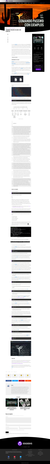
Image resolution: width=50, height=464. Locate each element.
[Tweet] (8, 38)
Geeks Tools (30, 453)
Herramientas (25, 3)
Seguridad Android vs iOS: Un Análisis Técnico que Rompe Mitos (25, 408)
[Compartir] (8, 37)
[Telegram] (40, 3)
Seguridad (19, 3)
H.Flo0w (7, 28)
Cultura (28, 3)
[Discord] (41, 3)
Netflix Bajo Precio (30, 452)
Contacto (31, 3)
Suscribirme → (38, 69)
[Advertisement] (21, 39)
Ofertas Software (30, 451)
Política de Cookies (40, 452)
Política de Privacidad (40, 453)
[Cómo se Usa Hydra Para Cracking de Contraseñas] (38, 39)
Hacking (16, 3)
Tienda (33, 3)
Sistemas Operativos (9, 28)
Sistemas (22, 3)
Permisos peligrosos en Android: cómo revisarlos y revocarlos (12, 408)
